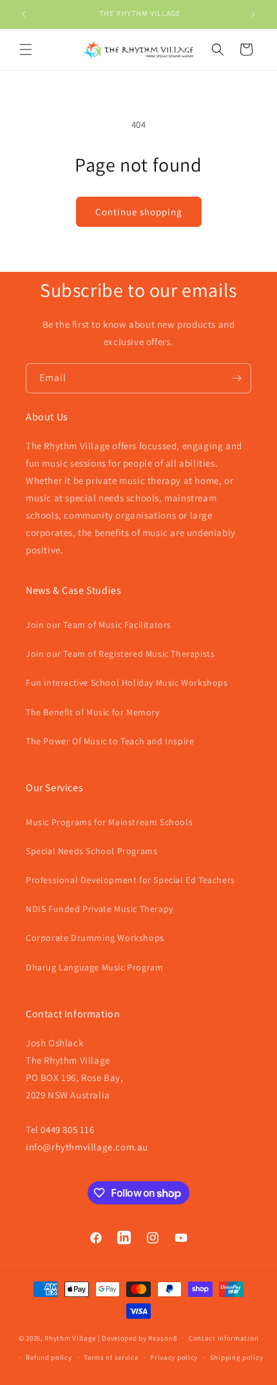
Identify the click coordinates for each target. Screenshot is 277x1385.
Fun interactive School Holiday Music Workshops (127, 682)
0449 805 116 (67, 1129)
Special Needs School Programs (91, 851)
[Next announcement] (253, 14)
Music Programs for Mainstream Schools (109, 822)
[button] (26, 49)
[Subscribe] (236, 378)
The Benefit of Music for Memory (93, 712)
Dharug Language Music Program (94, 967)
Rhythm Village (70, 1337)
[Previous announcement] (24, 14)
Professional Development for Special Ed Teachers (130, 880)
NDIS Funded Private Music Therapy (99, 909)
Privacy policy (174, 1357)
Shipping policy (236, 1357)
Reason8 (162, 1337)
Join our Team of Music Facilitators (98, 624)
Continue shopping (138, 212)
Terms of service (111, 1357)
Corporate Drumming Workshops (95, 937)
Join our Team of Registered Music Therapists (120, 653)
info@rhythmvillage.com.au (87, 1147)
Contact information (223, 1338)
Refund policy (49, 1357)
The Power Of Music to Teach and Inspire (110, 741)
